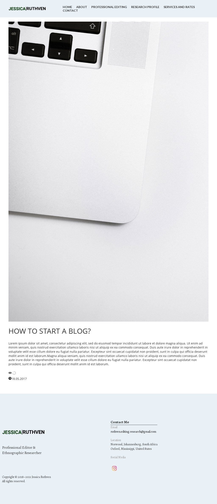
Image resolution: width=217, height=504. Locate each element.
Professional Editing (109, 7)
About (81, 7)
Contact (70, 10)
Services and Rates (179, 7)
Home (67, 7)
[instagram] (114, 468)
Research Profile (145, 7)
